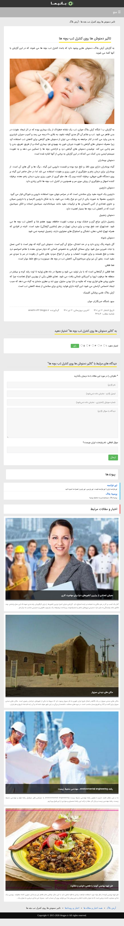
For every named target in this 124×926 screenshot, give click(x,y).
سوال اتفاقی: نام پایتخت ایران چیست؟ (100, 442)
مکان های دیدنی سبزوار (102, 692)
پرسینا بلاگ (111, 494)
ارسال (113, 457)
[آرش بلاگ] (62, 3)
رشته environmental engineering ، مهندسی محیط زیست (85, 789)
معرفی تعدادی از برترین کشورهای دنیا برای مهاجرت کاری (87, 595)
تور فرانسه (112, 485)
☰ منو (117, 12)
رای (74, 345)
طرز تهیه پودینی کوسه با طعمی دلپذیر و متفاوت (91, 886)
